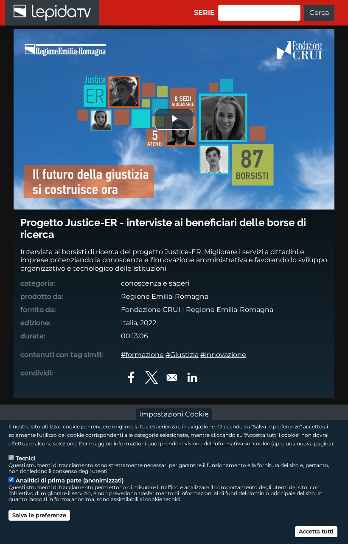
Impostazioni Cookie (174, 414)
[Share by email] (171, 377)
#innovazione (223, 355)
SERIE (204, 12)
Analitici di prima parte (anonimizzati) (69, 480)
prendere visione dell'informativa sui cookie (215, 443)
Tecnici (25, 458)
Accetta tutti (316, 531)
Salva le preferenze (39, 515)
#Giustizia (182, 355)
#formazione (142, 355)
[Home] (52, 13)
